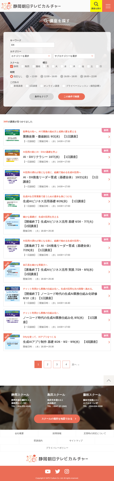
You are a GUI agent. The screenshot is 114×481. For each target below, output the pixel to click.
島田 (27, 66)
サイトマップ (76, 440)
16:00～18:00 (70, 76)
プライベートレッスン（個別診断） (84, 86)
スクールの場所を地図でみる (57, 418)
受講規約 (38, 440)
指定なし (18, 76)
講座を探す (96, 8)
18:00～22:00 (90, 76)
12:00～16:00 (50, 76)
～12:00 (33, 76)
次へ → (76, 364)
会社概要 (19, 433)
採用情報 (57, 433)
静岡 (16, 66)
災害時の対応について (95, 433)
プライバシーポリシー (57, 448)
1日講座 (33, 86)
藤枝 (38, 66)
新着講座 (18, 86)
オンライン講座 (51, 86)
